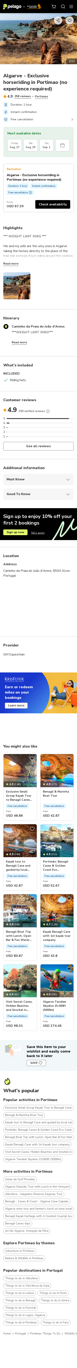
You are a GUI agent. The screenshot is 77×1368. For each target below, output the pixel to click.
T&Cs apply (38, 533)
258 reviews (22, 96)
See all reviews (38, 446)
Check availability (53, 204)
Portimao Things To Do (45, 1333)
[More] (48, 411)
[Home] (22, 6)
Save (34, 1063)
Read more (10, 264)
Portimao (41, 96)
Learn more (16, 705)
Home (7, 1333)
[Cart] (54, 6)
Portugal (20, 1333)
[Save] (32, 758)
